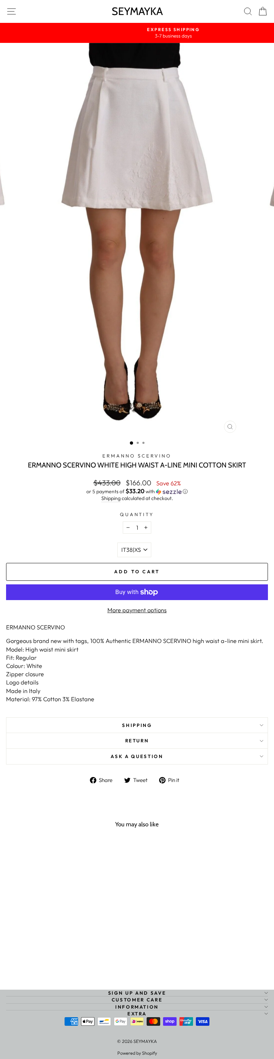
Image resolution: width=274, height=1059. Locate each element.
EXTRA (137, 1013)
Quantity (137, 514)
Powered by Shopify (137, 1053)
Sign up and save (137, 993)
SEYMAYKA (137, 11)
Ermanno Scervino (137, 456)
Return (137, 740)
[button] (137, 491)
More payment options (137, 610)
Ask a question (137, 756)
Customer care (137, 1000)
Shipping (111, 498)
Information (137, 1007)
